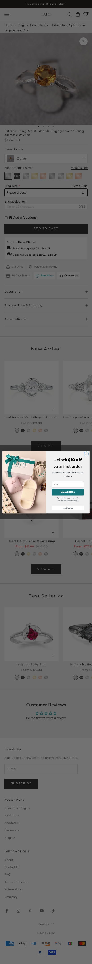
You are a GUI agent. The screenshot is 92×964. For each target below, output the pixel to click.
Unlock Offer (68, 492)
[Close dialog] (86, 454)
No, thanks (68, 507)
